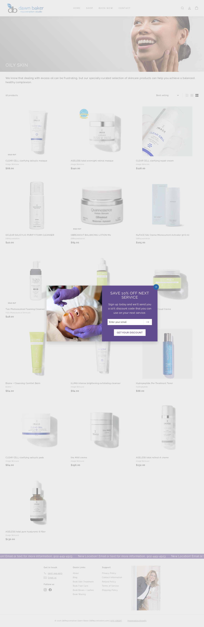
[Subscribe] (147, 322)
